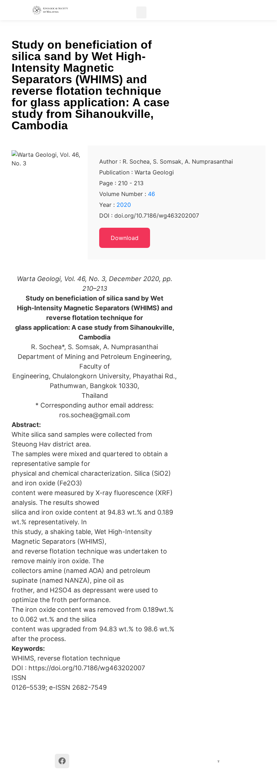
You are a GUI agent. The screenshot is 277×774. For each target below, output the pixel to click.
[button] (141, 12)
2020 (123, 204)
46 (151, 193)
